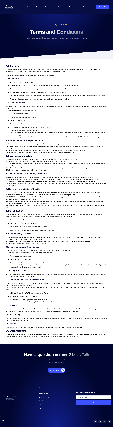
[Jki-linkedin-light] (105, 421)
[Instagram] (100, 421)
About (38, 7)
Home (29, 7)
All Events (59, 7)
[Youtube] (109, 421)
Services (48, 7)
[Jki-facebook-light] (95, 421)
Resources (86, 7)
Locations (72, 7)
